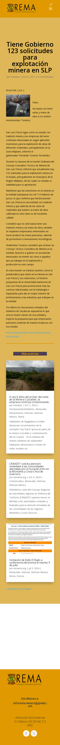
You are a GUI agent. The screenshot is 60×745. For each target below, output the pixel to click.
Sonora (20, 576)
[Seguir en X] (34, 733)
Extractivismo (16, 412)
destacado (41, 409)
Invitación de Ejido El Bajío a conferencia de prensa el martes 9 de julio (29, 562)
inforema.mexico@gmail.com (30, 704)
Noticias (28, 412)
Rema (21, 416)
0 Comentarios (45, 76)
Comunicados (16, 481)
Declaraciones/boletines (21, 409)
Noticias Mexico (17, 484)
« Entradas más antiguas (19, 588)
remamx (15, 76)
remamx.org (19, 477)
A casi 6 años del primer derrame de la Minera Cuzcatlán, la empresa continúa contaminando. (29, 399)
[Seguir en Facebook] (26, 733)
